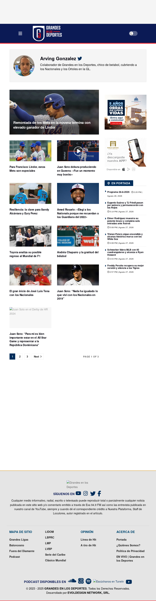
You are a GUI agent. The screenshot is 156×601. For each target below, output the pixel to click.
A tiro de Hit (88, 545)
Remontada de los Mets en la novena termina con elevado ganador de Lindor (51, 125)
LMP (48, 543)
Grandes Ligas (18, 539)
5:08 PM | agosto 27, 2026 (121, 227)
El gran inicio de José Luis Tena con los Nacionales (29, 293)
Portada (121, 539)
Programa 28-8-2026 (118, 192)
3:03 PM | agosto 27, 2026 (121, 259)
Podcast (14, 557)
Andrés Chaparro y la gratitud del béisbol (78, 254)
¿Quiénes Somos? (128, 545)
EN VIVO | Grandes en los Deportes (130, 558)
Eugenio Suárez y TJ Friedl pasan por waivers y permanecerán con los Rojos (125, 205)
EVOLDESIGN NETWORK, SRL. (89, 593)
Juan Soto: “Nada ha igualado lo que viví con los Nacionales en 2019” (77, 294)
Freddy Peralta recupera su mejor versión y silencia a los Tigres (125, 267)
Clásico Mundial (55, 560)
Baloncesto (16, 545)
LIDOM (49, 532)
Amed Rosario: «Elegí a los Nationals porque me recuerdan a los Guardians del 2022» (78, 213)
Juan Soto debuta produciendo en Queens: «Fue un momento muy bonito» (76, 170)
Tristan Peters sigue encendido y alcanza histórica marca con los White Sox (125, 236)
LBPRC (49, 537)
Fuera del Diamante (21, 551)
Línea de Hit (88, 539)
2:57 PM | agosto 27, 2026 (121, 272)
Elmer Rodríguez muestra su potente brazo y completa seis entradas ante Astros (123, 220)
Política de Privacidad (130, 551)
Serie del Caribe (55, 554)
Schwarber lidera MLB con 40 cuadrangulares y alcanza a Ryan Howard (125, 252)
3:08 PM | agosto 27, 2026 (121, 243)
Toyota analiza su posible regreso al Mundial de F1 (25, 254)
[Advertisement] (130, 309)
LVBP (48, 549)
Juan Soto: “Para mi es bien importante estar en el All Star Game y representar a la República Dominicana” (28, 339)
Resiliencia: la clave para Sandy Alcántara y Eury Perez (29, 211)
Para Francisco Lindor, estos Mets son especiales (27, 168)
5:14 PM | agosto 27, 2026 (121, 212)
